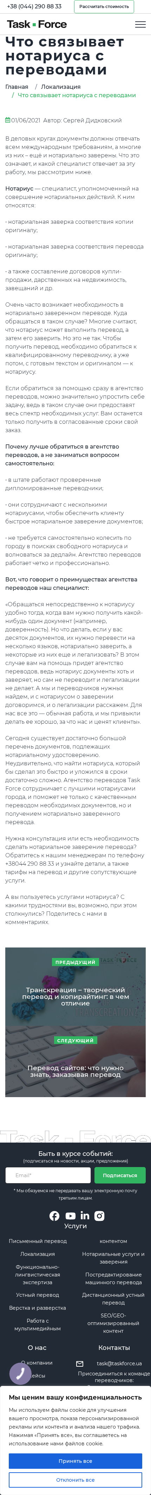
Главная (16, 87)
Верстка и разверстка (37, 1308)
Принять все (75, 1461)
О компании (37, 1363)
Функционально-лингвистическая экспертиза (37, 1275)
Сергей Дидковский (92, 120)
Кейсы (36, 1376)
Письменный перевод (38, 1241)
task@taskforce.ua (119, 1363)
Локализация (61, 87)
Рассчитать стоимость (104, 6)
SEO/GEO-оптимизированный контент (113, 1323)
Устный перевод (37, 1295)
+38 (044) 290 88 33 (34, 6)
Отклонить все (75, 1480)
